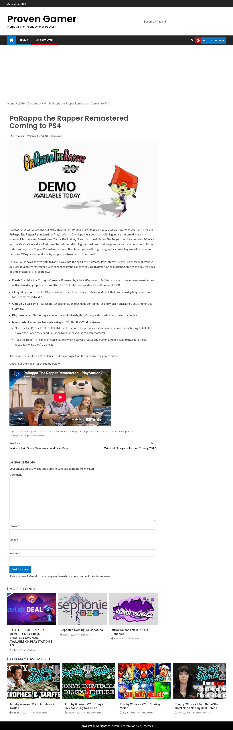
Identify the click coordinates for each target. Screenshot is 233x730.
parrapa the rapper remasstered (28, 435)
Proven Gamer (41, 18)
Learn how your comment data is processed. (85, 576)
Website (14, 553)
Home (24, 40)
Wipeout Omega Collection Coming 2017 (130, 445)
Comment (16, 474)
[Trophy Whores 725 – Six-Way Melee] (144, 681)
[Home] (11, 40)
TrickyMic (34, 650)
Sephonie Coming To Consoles (81, 630)
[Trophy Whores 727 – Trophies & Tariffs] (33, 681)
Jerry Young (18, 135)
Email (13, 539)
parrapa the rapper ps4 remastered (88, 431)
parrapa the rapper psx (122, 431)
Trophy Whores (39, 712)
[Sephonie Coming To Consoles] (82, 609)
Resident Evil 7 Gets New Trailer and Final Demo (39, 445)
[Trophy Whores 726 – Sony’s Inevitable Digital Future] (88, 681)
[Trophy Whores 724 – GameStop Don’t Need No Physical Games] (199, 681)
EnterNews (128, 725)
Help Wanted (44, 40)
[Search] (192, 40)
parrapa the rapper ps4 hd (53, 431)
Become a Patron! (155, 21)
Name (14, 526)
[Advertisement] (116, 73)
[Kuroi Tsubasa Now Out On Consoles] (133, 609)
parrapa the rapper (26, 431)
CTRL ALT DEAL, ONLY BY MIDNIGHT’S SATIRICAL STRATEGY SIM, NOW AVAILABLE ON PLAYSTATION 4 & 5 (30, 637)
